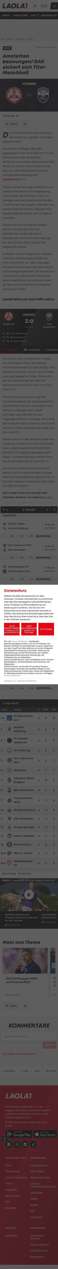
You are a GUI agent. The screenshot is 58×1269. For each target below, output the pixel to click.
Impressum (9, 681)
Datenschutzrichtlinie (26, 681)
